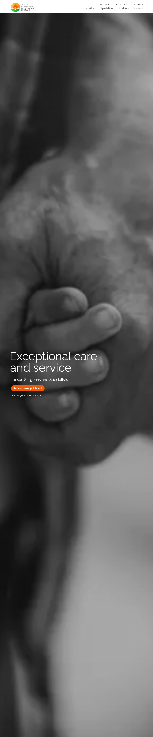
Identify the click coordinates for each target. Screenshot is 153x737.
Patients (116, 5)
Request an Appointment (28, 388)
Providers (123, 8)
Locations (90, 8)
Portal (127, 5)
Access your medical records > (28, 395)
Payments (138, 5)
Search (105, 5)
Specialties (107, 8)
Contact (138, 8)
